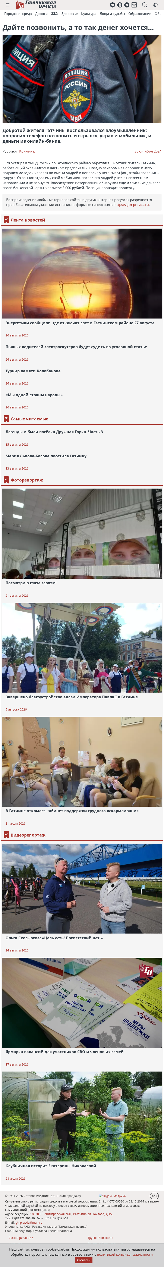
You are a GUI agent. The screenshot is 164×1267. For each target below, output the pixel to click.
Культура (88, 13)
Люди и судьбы (112, 13)
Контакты (15, 1244)
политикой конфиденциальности (125, 1254)
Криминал (27, 151)
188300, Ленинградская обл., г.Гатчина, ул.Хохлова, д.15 (71, 1214)
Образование (139, 13)
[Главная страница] (35, 5)
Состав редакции (21, 1238)
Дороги (41, 13)
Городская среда (18, 13)
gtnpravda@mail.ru (29, 1222)
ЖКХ (54, 13)
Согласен (84, 1260)
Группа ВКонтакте (100, 1238)
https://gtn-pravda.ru (131, 204)
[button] (7, 4)
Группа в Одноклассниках (106, 1244)
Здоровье (70, 13)
